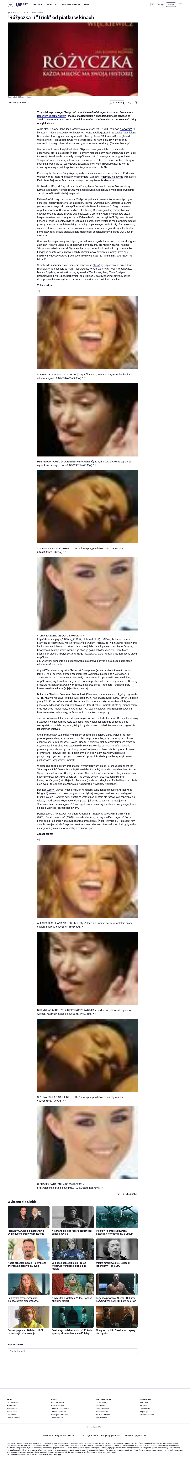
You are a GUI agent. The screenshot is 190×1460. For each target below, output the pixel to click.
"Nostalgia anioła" (47, 769)
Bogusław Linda (102, 1406)
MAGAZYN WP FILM (71, 4)
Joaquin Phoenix (13, 1418)
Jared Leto (144, 1402)
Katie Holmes (12, 1409)
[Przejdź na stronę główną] (10, 6)
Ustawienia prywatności (135, 1435)
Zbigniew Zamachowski (60, 1409)
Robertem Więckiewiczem (51, 115)
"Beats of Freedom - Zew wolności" (68, 694)
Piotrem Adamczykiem (59, 119)
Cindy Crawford (101, 1418)
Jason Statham (57, 1418)
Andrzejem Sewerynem (120, 112)
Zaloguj (171, 4)
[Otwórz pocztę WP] (152, 4)
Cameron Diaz (145, 1409)
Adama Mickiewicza (112, 176)
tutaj (59, 1454)
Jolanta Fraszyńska (58, 1412)
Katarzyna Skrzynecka (59, 1415)
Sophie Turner (12, 1412)
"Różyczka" (126, 128)
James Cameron (102, 1402)
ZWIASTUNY (52, 4)
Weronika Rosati (102, 1412)
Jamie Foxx (11, 1415)
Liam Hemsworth (57, 1402)
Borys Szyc (144, 1412)
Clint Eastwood (12, 1402)
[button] (160, 4)
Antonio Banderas (102, 1409)
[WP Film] (24, 4)
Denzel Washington (103, 1415)
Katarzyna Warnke (147, 1415)
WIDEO (87, 4)
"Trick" (96, 265)
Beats (94, 119)
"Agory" (50, 789)
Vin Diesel (143, 1406)
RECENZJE (37, 4)
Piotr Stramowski (57, 1406)
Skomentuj (118, 102)
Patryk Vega (11, 1406)
